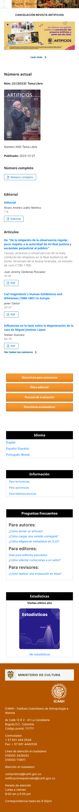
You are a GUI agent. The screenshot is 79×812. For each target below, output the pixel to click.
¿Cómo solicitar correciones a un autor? (35, 560)
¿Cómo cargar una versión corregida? (33, 536)
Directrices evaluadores (39, 407)
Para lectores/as (19, 481)
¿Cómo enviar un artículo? (26, 531)
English (11, 442)
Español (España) (17, 448)
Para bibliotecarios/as (22, 493)
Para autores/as (19, 487)
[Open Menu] (4, 4)
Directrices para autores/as (39, 377)
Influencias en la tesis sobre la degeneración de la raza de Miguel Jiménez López (38, 328)
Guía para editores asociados (28, 555)
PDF (13, 283)
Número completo (21, 177)
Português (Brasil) (18, 454)
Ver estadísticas (39, 654)
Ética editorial (39, 387)
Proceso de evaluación (39, 397)
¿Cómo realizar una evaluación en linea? (35, 573)
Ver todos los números (18, 352)
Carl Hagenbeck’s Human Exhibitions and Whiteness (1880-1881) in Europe (33, 296)
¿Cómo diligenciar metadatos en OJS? (34, 541)
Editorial (10, 202)
